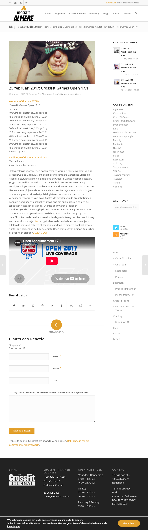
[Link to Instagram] (15, 2)
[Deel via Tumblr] (61, 305)
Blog (115, 328)
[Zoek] (136, 13)
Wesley (78, 94)
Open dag (118, 151)
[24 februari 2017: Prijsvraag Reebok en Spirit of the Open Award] (3, 265)
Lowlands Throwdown (125, 132)
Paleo (116, 155)
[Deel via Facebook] (14, 305)
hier (36, 221)
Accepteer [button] (129, 523)
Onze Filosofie (123, 258)
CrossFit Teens (121, 300)
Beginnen (118, 282)
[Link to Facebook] (10, 2)
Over (116, 252)
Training (117, 178)
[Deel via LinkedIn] (52, 305)
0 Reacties (32, 94)
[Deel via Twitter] (23, 305)
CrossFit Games (86, 26)
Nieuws (117, 147)
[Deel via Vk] (71, 305)
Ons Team (121, 264)
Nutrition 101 (122, 322)
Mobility (117, 140)
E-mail (57, 368)
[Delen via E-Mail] (90, 305)
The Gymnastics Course (56, 496)
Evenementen (121, 124)
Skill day (117, 163)
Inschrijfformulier (124, 294)
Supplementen (121, 167)
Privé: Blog (57, 26)
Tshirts (117, 182)
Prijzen (119, 277)
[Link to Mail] (26, 2)
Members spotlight (123, 136)
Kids (115, 128)
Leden (116, 339)
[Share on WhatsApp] (33, 305)
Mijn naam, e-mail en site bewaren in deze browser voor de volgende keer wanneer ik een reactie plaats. (51, 394)
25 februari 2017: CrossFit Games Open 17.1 (48, 88)
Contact (117, 333)
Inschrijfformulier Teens (124, 308)
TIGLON (117, 171)
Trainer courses (121, 174)
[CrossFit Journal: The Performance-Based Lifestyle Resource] (22, 485)
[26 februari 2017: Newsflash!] (145, 265)
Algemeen (47, 94)
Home (46, 26)
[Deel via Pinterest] (42, 305)
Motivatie (118, 144)
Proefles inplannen (125, 288)
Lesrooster (121, 270)
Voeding (117, 186)
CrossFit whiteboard (124, 120)
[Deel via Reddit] (80, 305)
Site (55, 380)
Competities (71, 26)
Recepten (118, 159)
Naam (57, 356)
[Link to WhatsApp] (20, 2)
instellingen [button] (13, 526)
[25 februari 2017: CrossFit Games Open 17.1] (52, 62)
